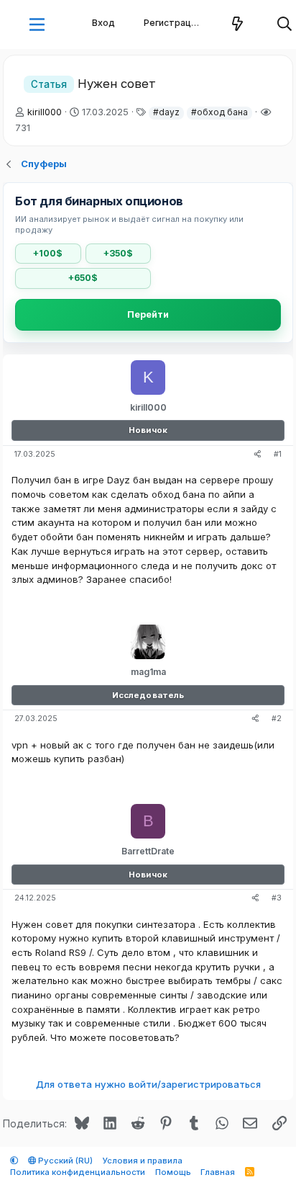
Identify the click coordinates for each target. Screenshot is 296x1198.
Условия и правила (142, 1160)
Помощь (173, 1172)
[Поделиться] (258, 455)
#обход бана (219, 112)
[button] (37, 24)
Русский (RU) (64, 1160)
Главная (217, 1172)
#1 (278, 454)
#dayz (166, 112)
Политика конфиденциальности (77, 1172)
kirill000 (44, 111)
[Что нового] (238, 24)
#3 (277, 898)
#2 (277, 718)
